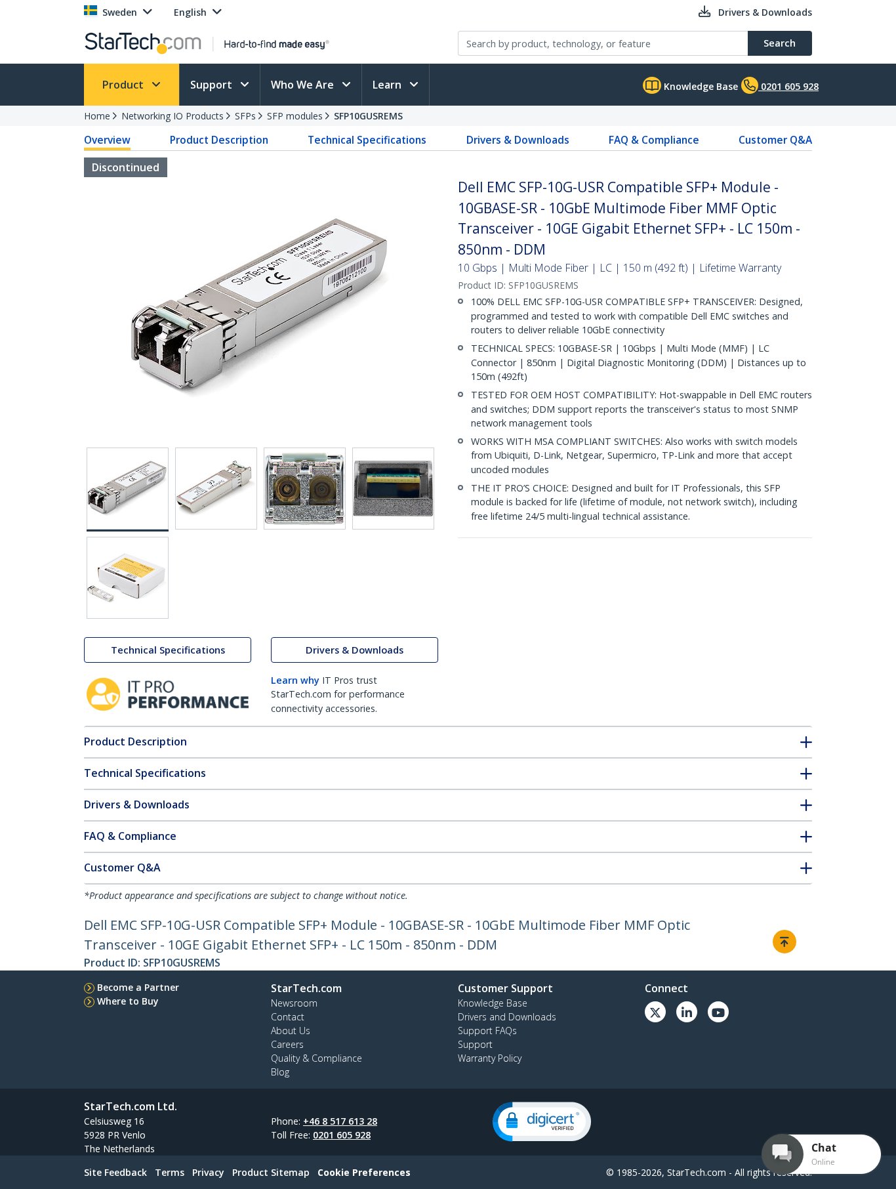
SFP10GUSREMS (368, 116)
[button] (542, 1121)
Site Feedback (115, 1172)
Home (97, 116)
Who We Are (303, 84)
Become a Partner (138, 987)
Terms (169, 1172)
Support (212, 84)
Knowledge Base (699, 86)
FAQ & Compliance (654, 140)
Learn (388, 84)
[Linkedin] (686, 1011)
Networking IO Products (172, 116)
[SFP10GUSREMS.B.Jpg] (216, 489)
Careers (287, 1044)
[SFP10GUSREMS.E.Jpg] (128, 578)
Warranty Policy (489, 1058)
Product (124, 84)
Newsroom (294, 1003)
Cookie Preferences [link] (364, 1172)
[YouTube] (718, 1011)
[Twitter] (655, 1011)
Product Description (219, 140)
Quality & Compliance (316, 1058)
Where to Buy (128, 1001)
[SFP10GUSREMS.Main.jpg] (128, 490)
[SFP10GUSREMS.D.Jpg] (393, 489)
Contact (287, 1017)
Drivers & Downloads (517, 140)
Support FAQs (487, 1030)
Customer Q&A (775, 140)
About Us (290, 1030)
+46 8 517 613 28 (340, 1121)
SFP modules (295, 116)
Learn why (295, 680)
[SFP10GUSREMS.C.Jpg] (305, 489)
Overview (107, 140)
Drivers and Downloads (507, 1017)
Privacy (208, 1172)
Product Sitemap (271, 1172)
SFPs (245, 116)
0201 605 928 (342, 1135)
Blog (280, 1072)
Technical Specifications (367, 140)
